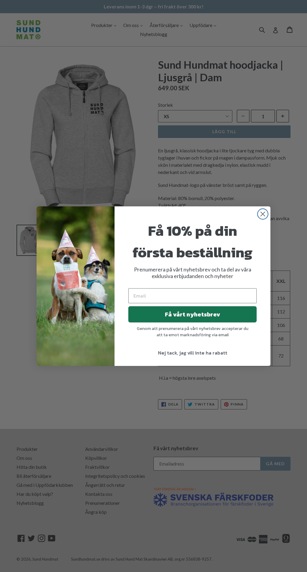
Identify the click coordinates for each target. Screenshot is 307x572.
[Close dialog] (263, 214)
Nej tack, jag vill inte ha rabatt (192, 352)
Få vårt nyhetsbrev (192, 314)
